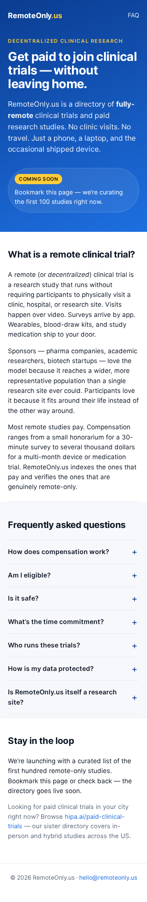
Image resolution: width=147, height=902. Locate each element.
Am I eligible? (29, 575)
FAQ (133, 15)
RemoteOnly (35, 15)
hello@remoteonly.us (108, 877)
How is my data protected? (50, 668)
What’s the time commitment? (56, 622)
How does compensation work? (58, 552)
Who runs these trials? (44, 645)
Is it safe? (23, 598)
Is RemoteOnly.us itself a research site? (62, 697)
